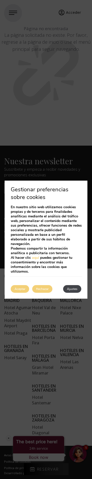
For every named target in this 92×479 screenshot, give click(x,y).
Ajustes (72, 289)
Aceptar (20, 289)
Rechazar (42, 289)
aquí (35, 257)
